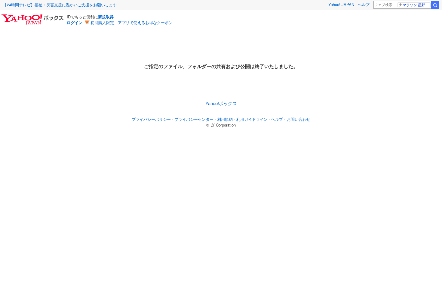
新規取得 (106, 17)
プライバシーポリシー (151, 119)
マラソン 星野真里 (417, 4)
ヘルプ (364, 4)
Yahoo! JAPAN (341, 4)
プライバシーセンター (193, 119)
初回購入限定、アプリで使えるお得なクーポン (132, 22)
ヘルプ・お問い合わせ (290, 119)
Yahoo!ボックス (221, 103)
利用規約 (225, 119)
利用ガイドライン (252, 119)
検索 (435, 5)
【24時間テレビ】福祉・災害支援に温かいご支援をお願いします (60, 5)
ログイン (74, 22)
